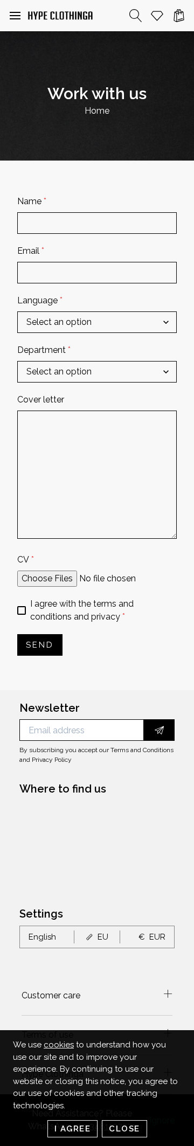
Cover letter (40, 399)
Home (97, 111)
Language (40, 300)
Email (30, 251)
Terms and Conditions (142, 750)
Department (44, 350)
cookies (59, 1045)
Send (40, 645)
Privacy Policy (52, 759)
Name (31, 201)
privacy (105, 617)
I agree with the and (82, 610)
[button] (15, 16)
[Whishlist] (157, 15)
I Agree (72, 1129)
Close (124, 1129)
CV (25, 559)
